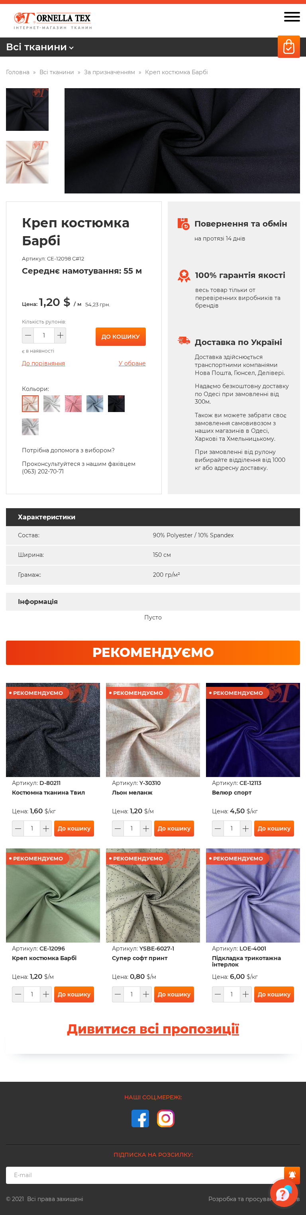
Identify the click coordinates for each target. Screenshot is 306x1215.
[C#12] (30, 403)
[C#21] (30, 426)
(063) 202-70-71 (43, 471)
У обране (132, 363)
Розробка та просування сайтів (254, 1199)
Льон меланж (132, 792)
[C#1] (116, 403)
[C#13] (73, 403)
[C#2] (51, 403)
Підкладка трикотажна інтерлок (246, 961)
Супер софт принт (139, 958)
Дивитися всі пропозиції (153, 1029)
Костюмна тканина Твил (48, 792)
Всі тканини (36, 47)
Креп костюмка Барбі (44, 958)
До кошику (121, 336)
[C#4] (94, 403)
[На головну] (53, 20)
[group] (182, 140)
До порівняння (43, 363)
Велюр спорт (231, 792)
